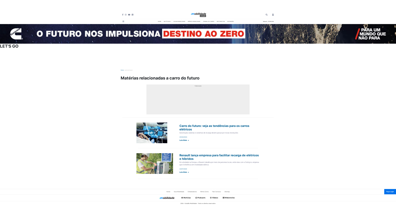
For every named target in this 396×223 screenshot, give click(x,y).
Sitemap (227, 191)
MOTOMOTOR (221, 21)
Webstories (229, 198)
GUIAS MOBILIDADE (179, 21)
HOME (159, 21)
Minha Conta (204, 191)
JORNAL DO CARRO (208, 21)
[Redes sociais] (122, 15)
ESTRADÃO (230, 21)
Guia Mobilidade (179, 191)
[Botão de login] (273, 15)
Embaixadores (192, 191)
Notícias (187, 198)
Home (122, 70)
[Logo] (198, 15)
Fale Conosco (216, 191)
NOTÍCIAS (167, 21)
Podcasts (201, 198)
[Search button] (267, 15)
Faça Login (390, 191)
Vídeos (215, 198)
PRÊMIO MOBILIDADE (194, 21)
